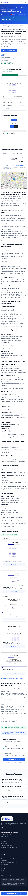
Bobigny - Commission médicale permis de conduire (12, 701)
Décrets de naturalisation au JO (7, 856)
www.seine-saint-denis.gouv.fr (7, 58)
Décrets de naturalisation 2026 (7, 858)
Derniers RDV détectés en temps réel (9, 847)
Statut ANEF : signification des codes (9, 862)
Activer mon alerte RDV (9, 50)
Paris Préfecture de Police (6, 834)
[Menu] (25, 2)
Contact (2, 870)
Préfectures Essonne (5, 843)
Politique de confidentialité (6, 875)
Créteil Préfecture (5, 841)
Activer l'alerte (14, 564)
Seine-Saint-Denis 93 (9, 25)
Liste (16, 126)
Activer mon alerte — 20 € (14, 893)
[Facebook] (2, 828)
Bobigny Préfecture (5, 836)
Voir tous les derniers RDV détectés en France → (12, 678)
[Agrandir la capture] (14, 547)
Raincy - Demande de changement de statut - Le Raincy (13, 709)
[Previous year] (12, 120)
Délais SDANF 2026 (5, 860)
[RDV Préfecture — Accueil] (4, 2)
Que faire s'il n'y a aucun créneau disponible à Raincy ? (12, 797)
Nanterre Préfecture (5, 839)
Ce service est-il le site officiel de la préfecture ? (12, 791)
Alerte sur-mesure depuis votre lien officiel (10, 850)
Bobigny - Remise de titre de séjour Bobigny (10, 688)
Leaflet (9, 188)
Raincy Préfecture (5, 14)
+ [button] (25, 174)
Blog (2, 872)
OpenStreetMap (13, 188)
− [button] (25, 176)
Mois (12, 126)
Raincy (16, 25)
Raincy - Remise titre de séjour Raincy (9, 711)
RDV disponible (12, 133)
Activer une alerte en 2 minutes (7, 849)
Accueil (2, 25)
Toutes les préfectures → (6, 845)
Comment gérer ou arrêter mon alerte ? (11, 802)
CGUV (2, 873)
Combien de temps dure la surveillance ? (11, 786)
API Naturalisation (5, 864)
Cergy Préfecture (4, 838)
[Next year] (15, 120)
